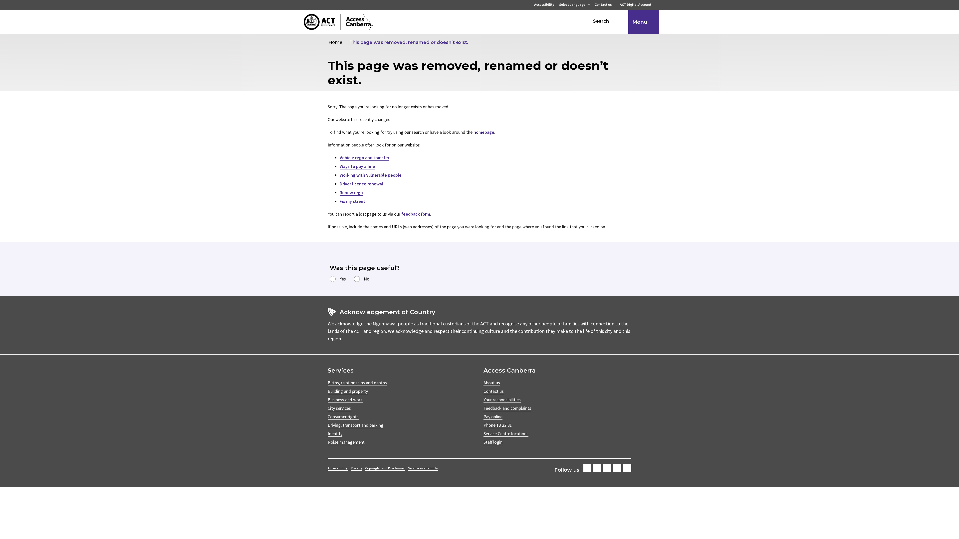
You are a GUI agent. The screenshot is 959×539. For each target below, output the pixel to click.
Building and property (348, 391)
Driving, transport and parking (355, 425)
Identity (335, 433)
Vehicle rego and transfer (364, 157)
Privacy (356, 468)
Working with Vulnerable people (371, 175)
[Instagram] (597, 468)
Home (335, 42)
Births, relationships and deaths (357, 383)
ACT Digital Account (635, 5)
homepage (484, 132)
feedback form (415, 214)
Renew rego (351, 192)
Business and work (345, 400)
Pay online (492, 416)
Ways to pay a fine (357, 166)
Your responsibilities (502, 400)
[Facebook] (587, 468)
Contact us (603, 5)
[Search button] (620, 21)
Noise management (346, 442)
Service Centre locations (505, 433)
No (366, 279)
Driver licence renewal (361, 184)
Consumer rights (343, 416)
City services (339, 408)
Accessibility (544, 5)
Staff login (492, 442)
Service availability (423, 468)
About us (491, 383)
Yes (343, 279)
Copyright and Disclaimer (385, 468)
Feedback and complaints (507, 408)
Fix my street (352, 201)
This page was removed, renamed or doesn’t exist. (408, 42)
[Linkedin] (617, 468)
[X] (607, 468)
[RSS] (627, 468)
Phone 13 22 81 (497, 425)
